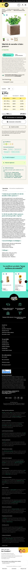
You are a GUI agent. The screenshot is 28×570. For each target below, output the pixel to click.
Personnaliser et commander (14, 117)
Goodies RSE (4, 341)
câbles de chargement (18, 462)
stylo (24, 470)
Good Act (4, 325)
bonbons (16, 502)
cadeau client (7, 474)
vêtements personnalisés (8, 451)
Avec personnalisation (7, 55)
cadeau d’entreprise (9, 538)
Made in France (10, 521)
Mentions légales (20, 403)
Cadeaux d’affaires (6, 346)
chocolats (13, 502)
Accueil (3, 9)
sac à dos (10, 425)
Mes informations (6, 355)
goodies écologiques (17, 416)
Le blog (3, 327)
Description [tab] (5, 188)
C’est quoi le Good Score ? (8, 147)
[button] (2, 5)
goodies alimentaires (17, 501)
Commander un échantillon (15, 121)
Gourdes (3, 412)
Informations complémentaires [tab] (16, 188)
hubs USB (4, 462)
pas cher (20, 527)
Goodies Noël (4, 348)
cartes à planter (13, 489)
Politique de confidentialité (9, 404)
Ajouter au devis (15, 127)
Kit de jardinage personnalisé (15, 267)
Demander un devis (6, 334)
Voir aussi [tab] (5, 190)
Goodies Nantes (5, 342)
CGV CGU (14, 403)
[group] (8, 281)
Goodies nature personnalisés (13, 9)
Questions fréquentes (6, 328)
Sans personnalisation (19, 55)
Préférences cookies (20, 404)
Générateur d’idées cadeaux (8, 332)
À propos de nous (5, 330)
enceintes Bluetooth (19, 461)
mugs (11, 412)
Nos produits (5, 339)
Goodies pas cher (5, 344)
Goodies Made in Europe (7, 350)
